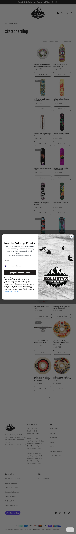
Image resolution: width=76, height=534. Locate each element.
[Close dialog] (71, 236)
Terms (17, 291)
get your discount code (20, 273)
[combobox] (7, 266)
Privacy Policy (8, 291)
